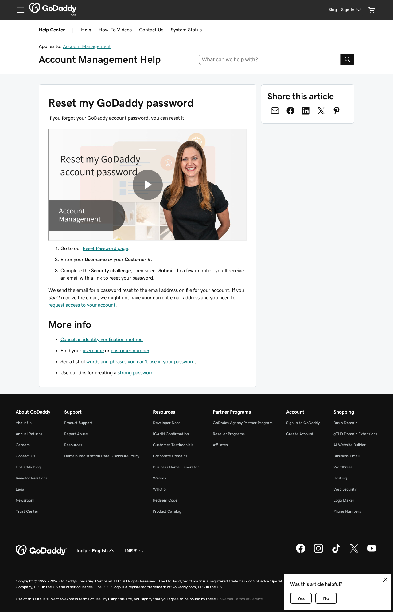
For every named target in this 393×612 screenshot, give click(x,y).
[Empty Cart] (371, 10)
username (93, 350)
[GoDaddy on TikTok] (336, 552)
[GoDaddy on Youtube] (371, 552)
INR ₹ (131, 550)
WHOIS (159, 489)
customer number (130, 350)
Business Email (346, 456)
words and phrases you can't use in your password (140, 361)
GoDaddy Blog (28, 467)
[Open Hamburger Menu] (18, 9)
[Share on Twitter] (321, 110)
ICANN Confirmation (171, 434)
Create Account (299, 434)
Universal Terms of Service (240, 599)
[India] (52, 8)
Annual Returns (29, 434)
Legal (20, 489)
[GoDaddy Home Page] (41, 550)
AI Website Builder (349, 445)
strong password (136, 372)
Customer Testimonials (173, 445)
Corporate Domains (170, 456)
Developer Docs (166, 423)
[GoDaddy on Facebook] (300, 552)
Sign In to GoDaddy (303, 423)
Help (86, 29)
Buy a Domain (345, 423)
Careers (23, 445)
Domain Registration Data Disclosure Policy (101, 456)
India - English (92, 550)
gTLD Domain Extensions (355, 434)
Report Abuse (76, 434)
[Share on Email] (275, 110)
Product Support (78, 423)
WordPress (342, 467)
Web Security (344, 489)
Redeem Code (165, 500)
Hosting (340, 478)
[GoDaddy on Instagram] (318, 552)
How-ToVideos (115, 29)
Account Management (87, 46)
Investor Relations (31, 478)
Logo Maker (343, 500)
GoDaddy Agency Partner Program (243, 423)
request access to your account (81, 304)
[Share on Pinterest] (336, 110)
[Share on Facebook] (290, 110)
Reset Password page (105, 248)
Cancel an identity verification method (101, 339)
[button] (385, 579)
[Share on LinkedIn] (305, 110)
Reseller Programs (229, 434)
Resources (73, 445)
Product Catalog (167, 511)
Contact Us (151, 29)
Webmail (160, 478)
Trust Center (27, 511)
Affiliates (220, 445)
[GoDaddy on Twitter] (354, 552)
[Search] (347, 59)
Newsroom (25, 500)
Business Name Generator (176, 467)
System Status (186, 29)
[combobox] (270, 59)
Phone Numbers (347, 511)
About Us (24, 423)
